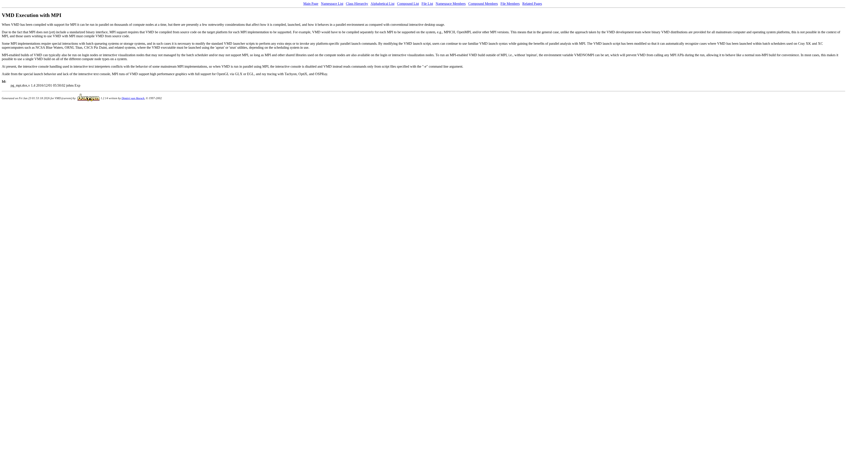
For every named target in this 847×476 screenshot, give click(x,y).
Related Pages (532, 4)
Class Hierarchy (357, 4)
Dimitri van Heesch (133, 98)
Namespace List (332, 4)
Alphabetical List (382, 4)
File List (427, 4)
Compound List (408, 4)
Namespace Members (451, 4)
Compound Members (483, 4)
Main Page (310, 4)
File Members (510, 4)
